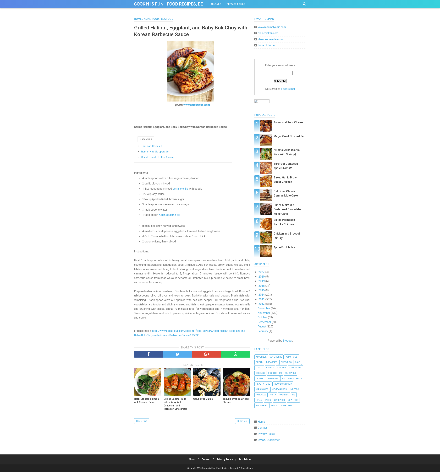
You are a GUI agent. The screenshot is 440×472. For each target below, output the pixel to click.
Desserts (273, 378)
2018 (261, 285)
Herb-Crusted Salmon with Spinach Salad (146, 400)
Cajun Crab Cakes (203, 398)
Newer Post (141, 421)
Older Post (242, 421)
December (264, 308)
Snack (274, 405)
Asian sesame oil (169, 214)
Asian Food (292, 357)
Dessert (260, 378)
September (265, 322)
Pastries (284, 395)
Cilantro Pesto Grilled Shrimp (157, 157)
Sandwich (279, 400)
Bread (259, 362)
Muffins (294, 389)
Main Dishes (262, 389)
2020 (261, 276)
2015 (261, 290)
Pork (268, 400)
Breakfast (271, 362)
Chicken (281, 368)
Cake (297, 362)
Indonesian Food (283, 384)
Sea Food (293, 400)
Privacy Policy (236, 4)
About (192, 459)
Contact (216, 4)
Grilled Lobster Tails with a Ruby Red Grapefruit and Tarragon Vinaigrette (175, 403)
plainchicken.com (268, 33)
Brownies (286, 362)
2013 (261, 299)
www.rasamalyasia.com (272, 27)
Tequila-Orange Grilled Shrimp (236, 400)
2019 (261, 281)
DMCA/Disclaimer (269, 440)
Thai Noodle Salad (151, 146)
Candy (259, 368)
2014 (261, 294)
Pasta (273, 395)
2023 (261, 272)
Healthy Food (263, 384)
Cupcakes (290, 373)
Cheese (270, 368)
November (264, 313)
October (263, 317)
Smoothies (261, 405)
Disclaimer (245, 459)
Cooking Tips (275, 373)
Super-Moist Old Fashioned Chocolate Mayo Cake (287, 209)
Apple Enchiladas (284, 247)
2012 (261, 303)
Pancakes (261, 395)
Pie (293, 395)
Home (261, 421)
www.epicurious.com (196, 105)
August (262, 326)
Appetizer (261, 357)
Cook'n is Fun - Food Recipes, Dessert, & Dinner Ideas (191, 4)
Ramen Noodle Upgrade (154, 151)
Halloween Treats (292, 378)
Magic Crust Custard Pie (289, 136)
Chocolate (295, 368)
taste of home (266, 45)
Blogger (287, 340)
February (263, 331)
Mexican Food (279, 389)
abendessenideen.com (271, 39)
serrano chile (180, 188)
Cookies (260, 373)
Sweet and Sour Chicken (289, 122)
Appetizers (276, 357)
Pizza (259, 400)
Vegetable (287, 405)
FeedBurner (288, 89)
